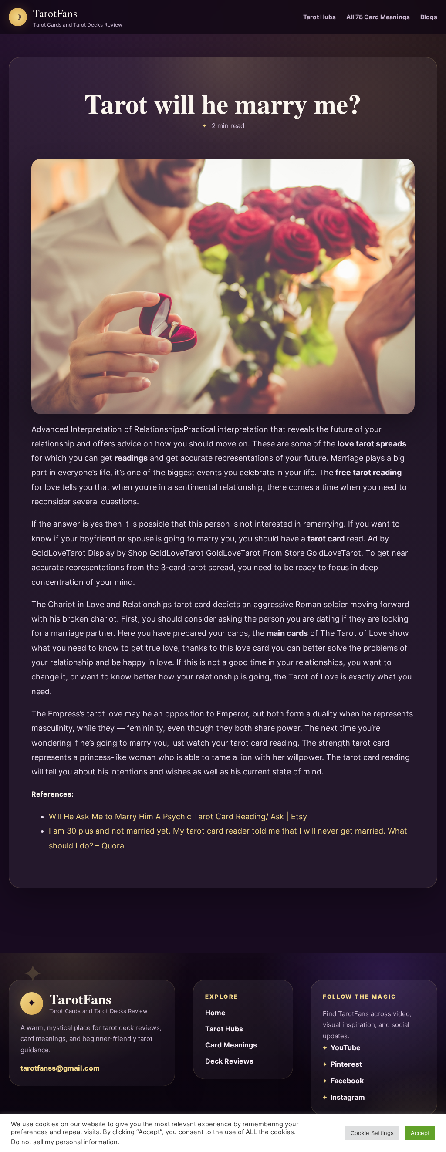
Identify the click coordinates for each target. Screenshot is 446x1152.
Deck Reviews (229, 1061)
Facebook (347, 1080)
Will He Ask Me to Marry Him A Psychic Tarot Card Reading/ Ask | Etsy (178, 816)
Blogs (428, 16)
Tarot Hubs (319, 16)
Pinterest (346, 1064)
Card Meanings (231, 1045)
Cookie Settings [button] (372, 1132)
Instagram (348, 1097)
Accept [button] (420, 1132)
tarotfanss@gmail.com (60, 1068)
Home (215, 1012)
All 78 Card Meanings (378, 16)
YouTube (346, 1047)
